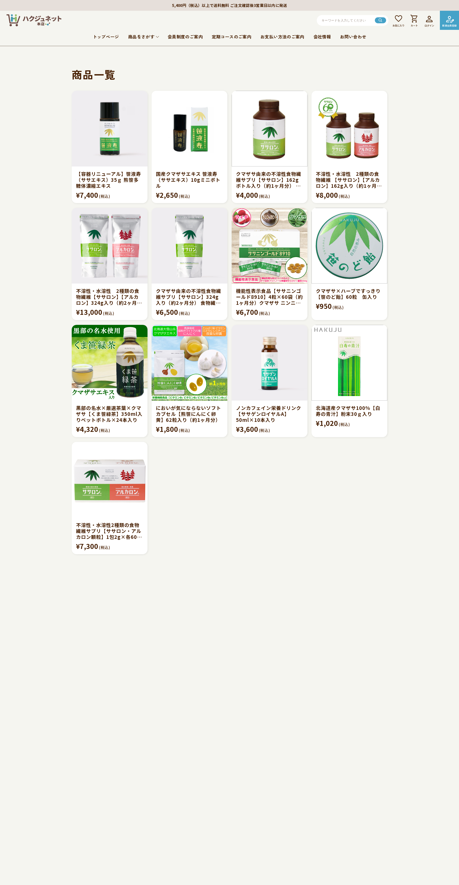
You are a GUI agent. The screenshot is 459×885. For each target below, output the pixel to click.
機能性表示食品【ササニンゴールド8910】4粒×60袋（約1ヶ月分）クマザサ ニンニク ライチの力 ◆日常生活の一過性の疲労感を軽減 (269, 297)
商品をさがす (141, 36)
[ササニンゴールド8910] (269, 246)
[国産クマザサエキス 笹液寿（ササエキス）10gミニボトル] (189, 128)
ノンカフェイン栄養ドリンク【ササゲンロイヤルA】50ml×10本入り (268, 414)
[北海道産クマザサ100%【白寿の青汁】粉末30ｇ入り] (349, 363)
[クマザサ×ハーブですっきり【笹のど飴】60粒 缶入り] (349, 246)
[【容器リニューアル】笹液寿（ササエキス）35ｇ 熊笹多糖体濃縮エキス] (110, 128)
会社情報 (322, 36)
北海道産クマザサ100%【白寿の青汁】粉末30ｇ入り (348, 411)
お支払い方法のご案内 (282, 36)
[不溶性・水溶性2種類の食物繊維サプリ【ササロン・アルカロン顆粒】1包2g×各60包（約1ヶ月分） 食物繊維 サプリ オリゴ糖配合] (110, 480)
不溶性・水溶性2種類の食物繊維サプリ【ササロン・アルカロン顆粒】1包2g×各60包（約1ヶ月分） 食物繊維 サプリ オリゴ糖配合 (109, 531)
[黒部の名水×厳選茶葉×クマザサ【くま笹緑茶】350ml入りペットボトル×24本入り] (110, 363)
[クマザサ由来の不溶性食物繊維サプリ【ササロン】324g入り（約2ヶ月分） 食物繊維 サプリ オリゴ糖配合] (189, 246)
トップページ (106, 36)
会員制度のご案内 (185, 36)
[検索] (380, 20)
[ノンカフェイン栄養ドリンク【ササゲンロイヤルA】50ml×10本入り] (269, 363)
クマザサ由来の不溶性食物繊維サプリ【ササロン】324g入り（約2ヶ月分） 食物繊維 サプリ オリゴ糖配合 (188, 297)
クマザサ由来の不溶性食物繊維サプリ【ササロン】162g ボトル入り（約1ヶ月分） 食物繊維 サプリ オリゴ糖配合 (269, 180)
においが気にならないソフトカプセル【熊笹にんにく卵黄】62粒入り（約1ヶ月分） (188, 414)
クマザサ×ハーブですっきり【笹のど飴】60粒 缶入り (348, 294)
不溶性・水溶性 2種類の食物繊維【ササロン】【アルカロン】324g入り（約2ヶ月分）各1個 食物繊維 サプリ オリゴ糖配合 (107, 297)
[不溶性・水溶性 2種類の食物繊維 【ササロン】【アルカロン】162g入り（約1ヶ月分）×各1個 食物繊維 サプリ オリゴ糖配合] (349, 128)
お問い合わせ (353, 36)
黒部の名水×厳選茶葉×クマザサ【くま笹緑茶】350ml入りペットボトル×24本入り (109, 414)
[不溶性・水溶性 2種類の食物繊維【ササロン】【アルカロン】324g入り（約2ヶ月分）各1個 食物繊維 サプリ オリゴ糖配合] (110, 246)
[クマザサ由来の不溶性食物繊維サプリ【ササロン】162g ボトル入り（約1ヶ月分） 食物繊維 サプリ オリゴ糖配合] (269, 128)
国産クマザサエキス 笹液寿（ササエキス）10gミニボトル (188, 180)
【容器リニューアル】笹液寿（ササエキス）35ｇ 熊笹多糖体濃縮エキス (108, 180)
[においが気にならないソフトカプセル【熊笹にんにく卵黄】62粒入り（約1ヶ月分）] (189, 363)
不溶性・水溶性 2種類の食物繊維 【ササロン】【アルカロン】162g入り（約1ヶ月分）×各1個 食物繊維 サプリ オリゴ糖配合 (349, 180)
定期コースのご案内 (231, 36)
